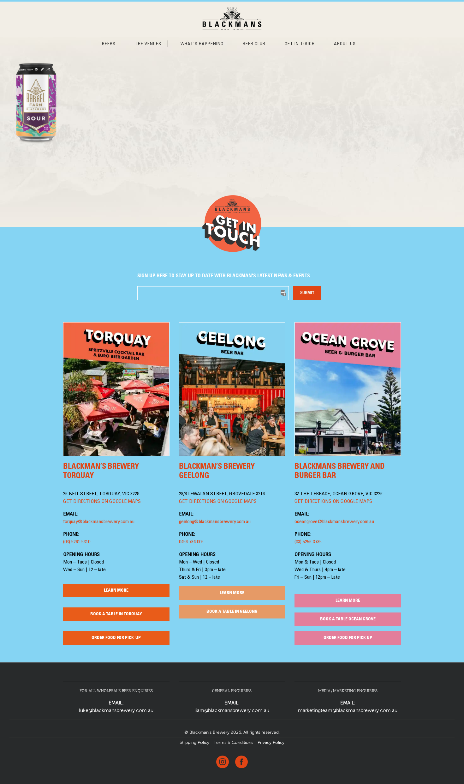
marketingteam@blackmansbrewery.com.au (347, 710)
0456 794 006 (191, 542)
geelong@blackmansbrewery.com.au (215, 521)
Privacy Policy (271, 742)
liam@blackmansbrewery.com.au (231, 710)
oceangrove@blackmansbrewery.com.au (334, 521)
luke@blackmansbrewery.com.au (116, 710)
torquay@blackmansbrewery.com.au (98, 521)
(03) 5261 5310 (76, 542)
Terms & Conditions (233, 742)
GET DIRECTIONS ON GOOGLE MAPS (102, 501)
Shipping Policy (194, 742)
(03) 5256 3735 (308, 542)
